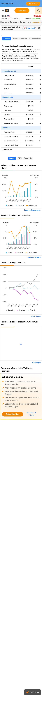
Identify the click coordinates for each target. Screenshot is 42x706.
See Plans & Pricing (31, 414)
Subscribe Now (12, 414)
